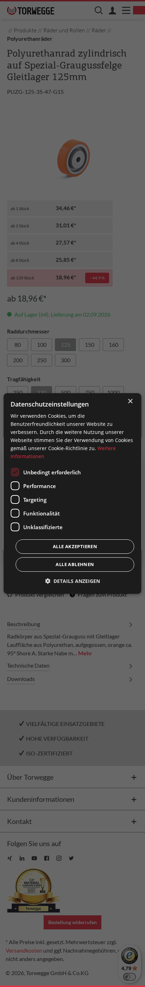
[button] (72, 581)
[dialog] (72, 493)
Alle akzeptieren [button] (75, 546)
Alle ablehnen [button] (75, 564)
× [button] (130, 401)
